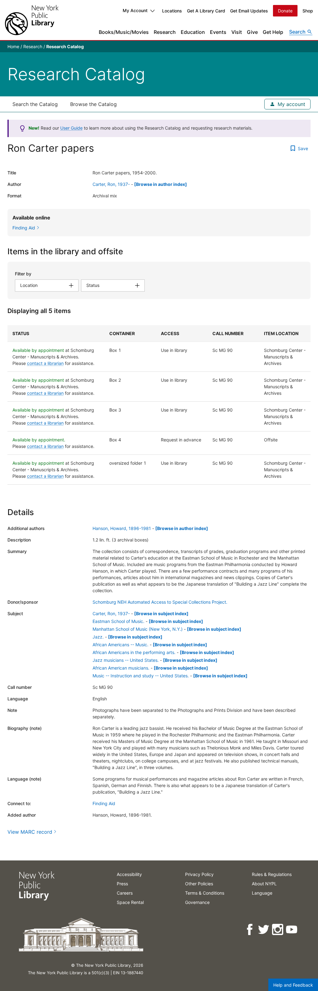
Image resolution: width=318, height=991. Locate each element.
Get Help (273, 32)
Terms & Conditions (204, 893)
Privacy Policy (199, 874)
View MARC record (29, 832)
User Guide (71, 128)
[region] (159, 405)
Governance (197, 902)
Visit (236, 32)
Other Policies (199, 883)
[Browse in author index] (160, 184)
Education (193, 32)
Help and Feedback (293, 985)
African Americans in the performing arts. (134, 652)
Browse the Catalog (93, 104)
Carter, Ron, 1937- (111, 184)
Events (218, 32)
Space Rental (130, 902)
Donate (285, 10)
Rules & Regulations (272, 874)
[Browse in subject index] (161, 613)
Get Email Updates (249, 10)
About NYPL (264, 883)
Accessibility (129, 874)
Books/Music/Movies (124, 32)
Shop (307, 10)
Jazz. (98, 636)
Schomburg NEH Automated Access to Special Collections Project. (160, 602)
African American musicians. (121, 668)
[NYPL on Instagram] (278, 930)
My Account (135, 10)
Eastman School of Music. (118, 621)
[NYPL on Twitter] (264, 930)
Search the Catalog (35, 104)
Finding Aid (104, 803)
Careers (125, 893)
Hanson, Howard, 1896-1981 (122, 528)
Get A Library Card (206, 10)
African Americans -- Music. (120, 644)
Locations (172, 10)
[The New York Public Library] (31, 20)
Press (122, 883)
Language (262, 893)
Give (252, 32)
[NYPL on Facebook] (250, 930)
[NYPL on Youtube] (292, 930)
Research (165, 32)
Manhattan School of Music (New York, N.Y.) (138, 629)
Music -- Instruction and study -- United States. (141, 675)
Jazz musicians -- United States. (126, 660)
